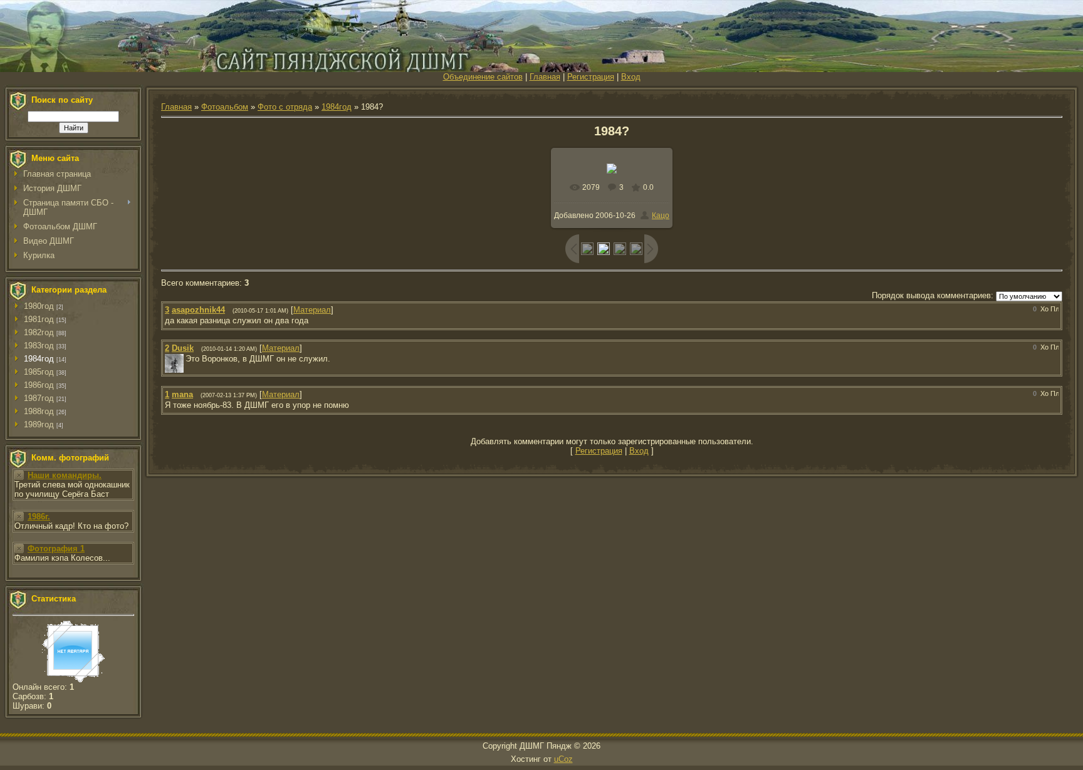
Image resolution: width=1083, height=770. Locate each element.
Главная (545, 76)
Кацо (660, 215)
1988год (39, 411)
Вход (631, 76)
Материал (312, 310)
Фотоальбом (224, 107)
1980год (39, 306)
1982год (39, 332)
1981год (39, 319)
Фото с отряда (285, 107)
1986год (39, 385)
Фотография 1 (56, 548)
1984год (39, 358)
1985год (39, 372)
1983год (39, 345)
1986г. (39, 516)
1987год (39, 398)
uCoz (563, 759)
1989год (39, 424)
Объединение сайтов (483, 76)
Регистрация (590, 76)
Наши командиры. (65, 475)
